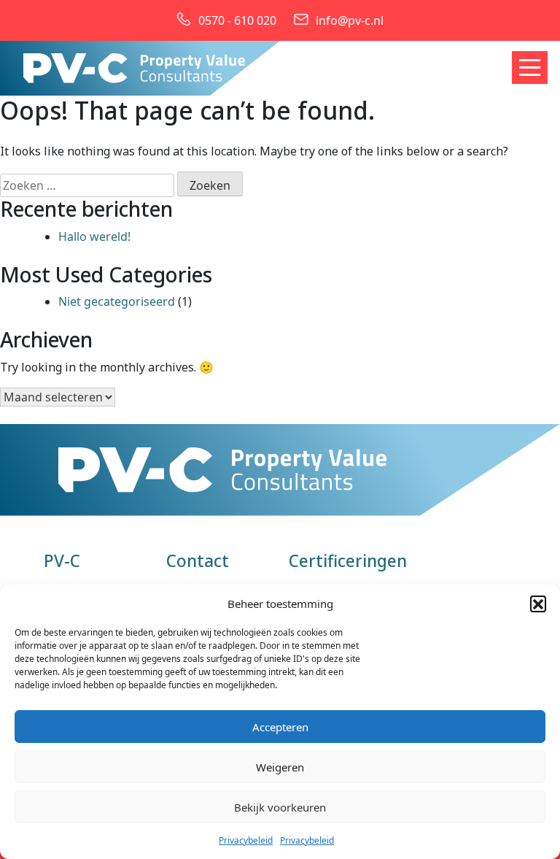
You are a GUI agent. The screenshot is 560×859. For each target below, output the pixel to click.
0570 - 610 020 (237, 20)
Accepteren (280, 727)
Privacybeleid (246, 840)
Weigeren (280, 767)
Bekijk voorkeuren (280, 807)
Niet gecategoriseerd (116, 301)
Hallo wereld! (94, 236)
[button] (538, 603)
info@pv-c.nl (350, 20)
